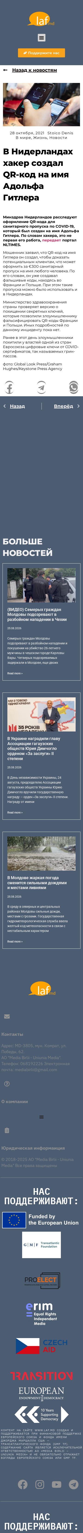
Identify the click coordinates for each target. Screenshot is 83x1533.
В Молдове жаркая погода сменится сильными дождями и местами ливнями (37, 882)
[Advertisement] (41, 471)
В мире (23, 137)
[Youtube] (57, 1484)
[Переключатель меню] (41, 1117)
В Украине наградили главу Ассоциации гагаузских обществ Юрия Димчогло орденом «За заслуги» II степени (33, 748)
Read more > (15, 673)
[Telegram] (74, 1484)
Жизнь (40, 137)
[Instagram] (40, 1484)
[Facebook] (23, 1484)
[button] (41, 37)
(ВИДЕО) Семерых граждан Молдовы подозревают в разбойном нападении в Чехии (37, 614)
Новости (58, 137)
